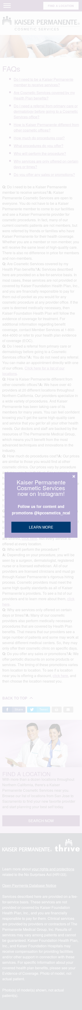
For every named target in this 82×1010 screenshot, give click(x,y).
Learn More (41, 527)
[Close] (73, 476)
